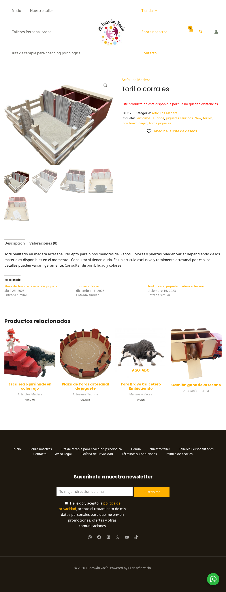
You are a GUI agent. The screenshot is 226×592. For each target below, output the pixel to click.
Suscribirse (152, 492)
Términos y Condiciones (139, 454)
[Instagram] (90, 537)
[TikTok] (136, 537)
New (198, 118)
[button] (155, 10)
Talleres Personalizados (31, 31)
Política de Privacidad (97, 454)
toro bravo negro (134, 123)
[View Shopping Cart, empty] (191, 32)
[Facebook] (99, 537)
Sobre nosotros (154, 31)
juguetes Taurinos (179, 118)
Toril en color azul (89, 286)
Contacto (149, 53)
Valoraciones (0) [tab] (43, 243)
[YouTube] (127, 537)
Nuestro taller (41, 10)
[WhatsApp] (118, 537)
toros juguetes (160, 123)
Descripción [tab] (14, 243)
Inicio (16, 10)
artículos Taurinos (150, 118)
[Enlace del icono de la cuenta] (216, 32)
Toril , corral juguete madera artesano (176, 286)
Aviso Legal (64, 454)
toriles (208, 118)
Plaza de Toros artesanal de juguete (30, 286)
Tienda (147, 10)
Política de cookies (179, 454)
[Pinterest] (108, 537)
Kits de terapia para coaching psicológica (46, 53)
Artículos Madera (136, 79)
